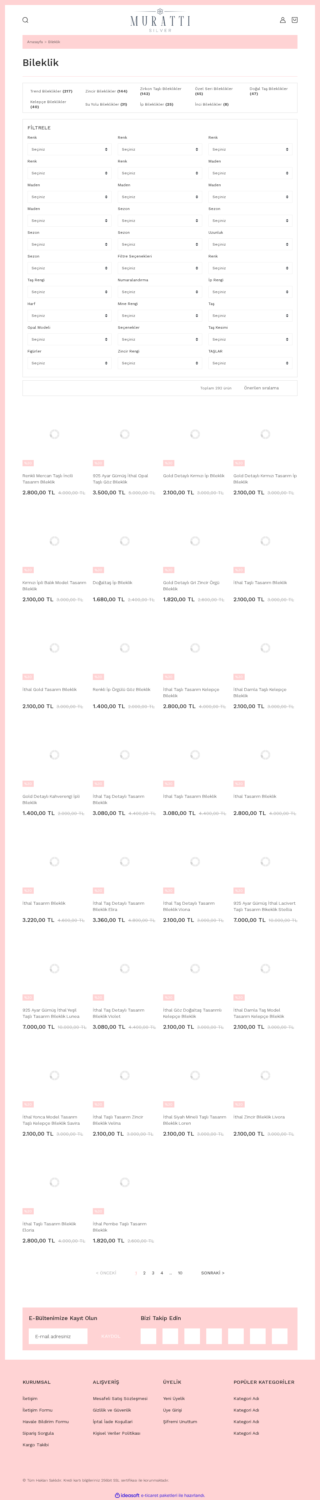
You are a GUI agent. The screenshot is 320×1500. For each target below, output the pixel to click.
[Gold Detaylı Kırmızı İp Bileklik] (195, 434)
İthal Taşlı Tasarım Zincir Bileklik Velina (118, 1120)
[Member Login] (281, 20)
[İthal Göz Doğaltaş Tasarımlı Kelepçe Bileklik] (195, 969)
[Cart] (295, 20)
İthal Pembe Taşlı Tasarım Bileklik (120, 1226)
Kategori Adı (246, 1398)
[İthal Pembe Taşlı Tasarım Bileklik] (125, 1182)
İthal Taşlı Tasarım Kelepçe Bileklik (191, 692)
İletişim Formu (37, 1410)
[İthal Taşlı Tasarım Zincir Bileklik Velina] (125, 1075)
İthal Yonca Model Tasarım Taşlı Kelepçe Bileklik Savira (51, 1120)
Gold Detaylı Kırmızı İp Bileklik (193, 475)
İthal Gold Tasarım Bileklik (49, 689)
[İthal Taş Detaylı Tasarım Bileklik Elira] (125, 862)
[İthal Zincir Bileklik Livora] (265, 1075)
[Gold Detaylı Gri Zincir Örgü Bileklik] (195, 541)
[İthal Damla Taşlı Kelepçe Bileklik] (265, 648)
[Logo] (160, 20)
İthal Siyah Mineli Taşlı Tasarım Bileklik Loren (194, 1120)
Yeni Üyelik (174, 1398)
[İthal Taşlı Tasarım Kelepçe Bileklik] (195, 648)
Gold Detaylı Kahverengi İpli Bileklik (51, 799)
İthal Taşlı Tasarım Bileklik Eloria (49, 1226)
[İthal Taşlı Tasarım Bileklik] (265, 541)
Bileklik (54, 42)
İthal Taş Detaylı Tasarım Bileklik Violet (118, 1013)
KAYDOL (111, 1336)
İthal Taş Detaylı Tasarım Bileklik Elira (118, 906)
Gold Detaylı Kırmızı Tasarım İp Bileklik (265, 478)
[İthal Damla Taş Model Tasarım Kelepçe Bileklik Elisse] (265, 969)
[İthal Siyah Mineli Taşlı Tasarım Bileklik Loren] (195, 1075)
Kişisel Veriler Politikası (116, 1433)
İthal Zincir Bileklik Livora (259, 1116)
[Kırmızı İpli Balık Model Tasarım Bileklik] (54, 541)
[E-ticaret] (159, 1495)
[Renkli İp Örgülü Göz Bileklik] (125, 648)
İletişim (30, 1398)
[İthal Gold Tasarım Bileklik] (54, 648)
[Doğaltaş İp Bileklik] (125, 541)
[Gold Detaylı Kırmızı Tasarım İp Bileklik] (265, 434)
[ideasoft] (127, 1495)
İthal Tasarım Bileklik (254, 796)
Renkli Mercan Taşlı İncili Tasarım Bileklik (47, 478)
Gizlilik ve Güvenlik (112, 1410)
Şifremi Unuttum (180, 1421)
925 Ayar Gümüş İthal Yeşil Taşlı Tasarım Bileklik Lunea (50, 1013)
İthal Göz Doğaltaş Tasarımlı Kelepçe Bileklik (192, 1013)
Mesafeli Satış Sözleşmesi (120, 1398)
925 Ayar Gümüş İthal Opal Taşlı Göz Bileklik (120, 478)
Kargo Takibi (35, 1444)
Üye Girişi (172, 1410)
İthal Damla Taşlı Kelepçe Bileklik (260, 692)
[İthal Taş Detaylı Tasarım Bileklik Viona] (195, 862)
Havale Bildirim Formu (45, 1421)
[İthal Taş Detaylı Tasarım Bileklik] (125, 755)
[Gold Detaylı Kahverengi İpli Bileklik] (54, 755)
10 (180, 1272)
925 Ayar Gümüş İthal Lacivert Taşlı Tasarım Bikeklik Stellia (264, 906)
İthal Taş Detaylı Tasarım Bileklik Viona (189, 906)
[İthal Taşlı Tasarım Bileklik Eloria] (54, 1182)
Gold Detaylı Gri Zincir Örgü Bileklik (191, 585)
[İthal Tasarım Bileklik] (265, 755)
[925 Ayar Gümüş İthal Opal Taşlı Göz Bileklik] (125, 434)
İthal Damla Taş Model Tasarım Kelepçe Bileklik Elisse (258, 1013)
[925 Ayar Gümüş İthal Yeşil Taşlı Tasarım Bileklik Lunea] (54, 969)
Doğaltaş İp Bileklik (112, 582)
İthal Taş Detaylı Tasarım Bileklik (118, 799)
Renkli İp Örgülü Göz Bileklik (121, 689)
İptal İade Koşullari (112, 1421)
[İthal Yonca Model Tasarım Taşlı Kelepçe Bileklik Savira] (54, 1075)
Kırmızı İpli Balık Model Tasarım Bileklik (54, 585)
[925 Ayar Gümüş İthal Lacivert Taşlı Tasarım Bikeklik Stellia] (265, 862)
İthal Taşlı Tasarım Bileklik (260, 582)
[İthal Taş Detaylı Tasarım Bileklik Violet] (125, 969)
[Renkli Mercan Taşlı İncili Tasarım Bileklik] (54, 434)
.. (170, 1272)
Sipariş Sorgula (38, 1433)
